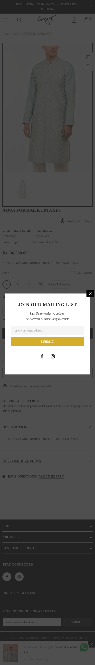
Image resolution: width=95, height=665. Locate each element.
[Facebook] (42, 356)
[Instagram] (53, 356)
